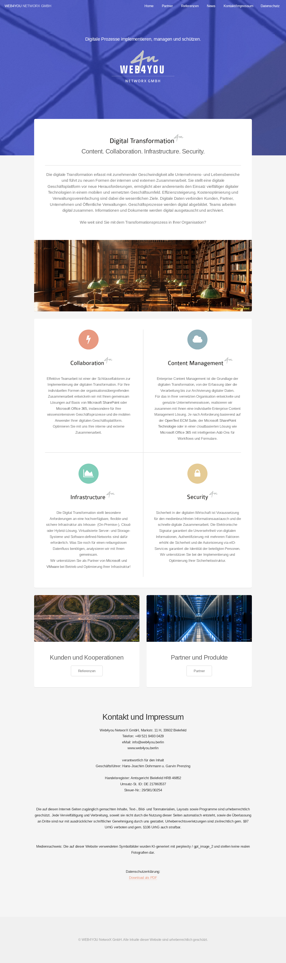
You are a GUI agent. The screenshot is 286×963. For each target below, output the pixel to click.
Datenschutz (270, 6)
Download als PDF (143, 877)
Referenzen (189, 6)
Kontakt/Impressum (238, 6)
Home (148, 6)
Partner (167, 6)
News (211, 6)
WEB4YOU (13, 6)
